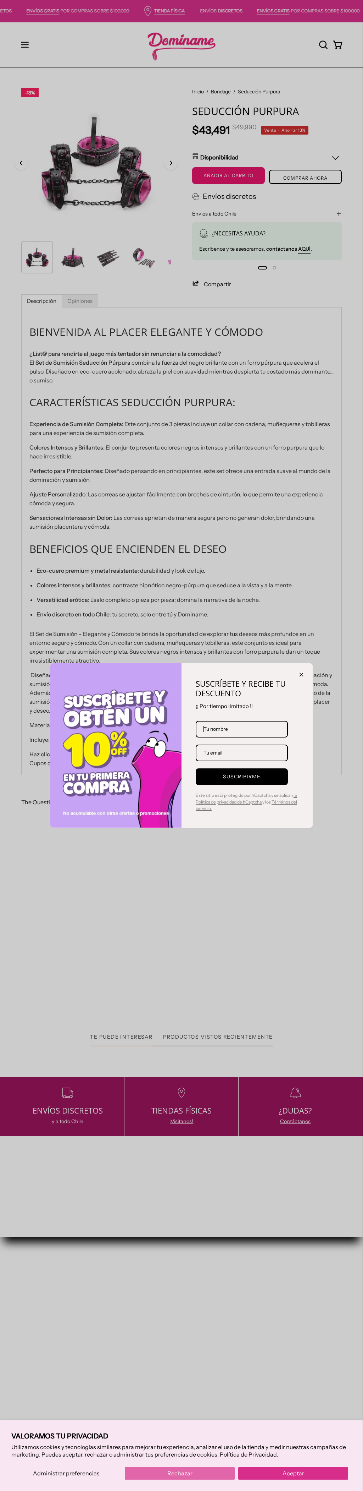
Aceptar (293, 1473)
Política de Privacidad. (249, 1454)
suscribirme (242, 776)
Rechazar (179, 1473)
